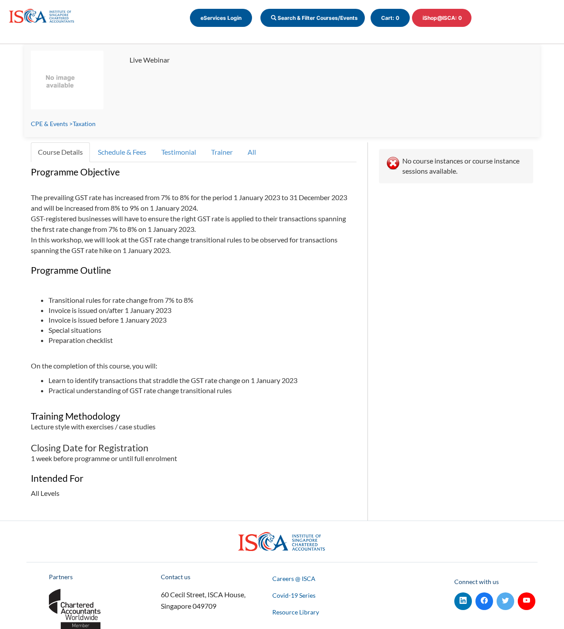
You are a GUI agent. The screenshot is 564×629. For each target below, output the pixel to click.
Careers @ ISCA (293, 578)
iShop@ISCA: (442, 18)
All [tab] (252, 152)
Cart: (390, 18)
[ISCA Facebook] (484, 599)
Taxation (84, 124)
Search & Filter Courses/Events (317, 18)
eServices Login (220, 18)
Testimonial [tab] (178, 152)
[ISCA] (42, 15)
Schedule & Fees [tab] (122, 152)
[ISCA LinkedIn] (463, 599)
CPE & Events (49, 124)
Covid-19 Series (293, 595)
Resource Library (295, 612)
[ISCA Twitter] (505, 599)
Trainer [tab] (222, 152)
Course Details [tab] (60, 152)
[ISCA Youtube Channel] (526, 599)
